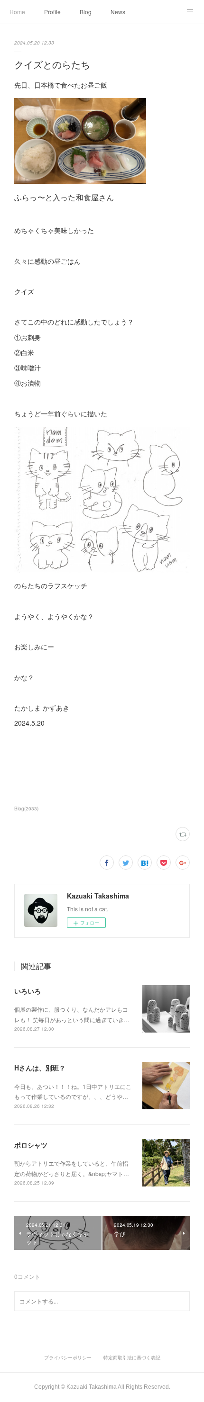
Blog (86, 12)
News (118, 12)
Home (17, 12)
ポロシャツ (30, 1145)
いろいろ (27, 991)
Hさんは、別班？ (39, 1067)
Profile (52, 12)
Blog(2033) (26, 808)
